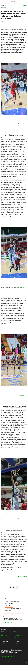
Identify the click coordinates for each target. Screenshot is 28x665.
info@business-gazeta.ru (6, 637)
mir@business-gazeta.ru (19, 637)
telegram (18, 643)
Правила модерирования (8, 622)
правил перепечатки (14, 661)
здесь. (10, 610)
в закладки (24, 5)
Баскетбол (4, 7)
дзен (4, 643)
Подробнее (7, 608)
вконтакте (5, 641)
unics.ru (22, 123)
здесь (8, 436)
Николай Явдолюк (22, 576)
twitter (17, 641)
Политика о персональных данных (7, 656)
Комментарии (14, 593)
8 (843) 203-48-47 (17, 635)
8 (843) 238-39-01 (5, 635)
